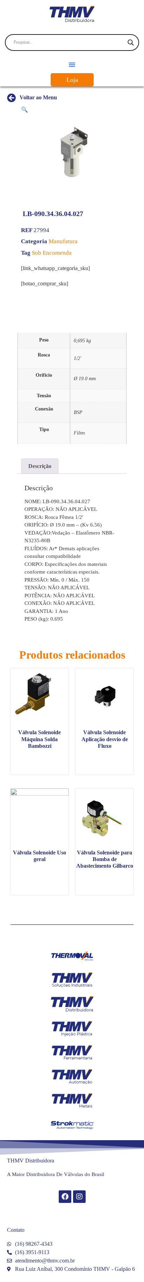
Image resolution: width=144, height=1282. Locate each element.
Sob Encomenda (52, 253)
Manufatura (63, 241)
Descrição (39, 466)
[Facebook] (65, 1196)
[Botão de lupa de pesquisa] (131, 42)
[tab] (39, 466)
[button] (72, 64)
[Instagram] (79, 1196)
